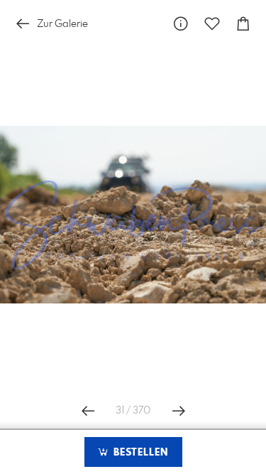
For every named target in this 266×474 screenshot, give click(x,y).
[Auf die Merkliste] (212, 23)
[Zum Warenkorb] (243, 23)
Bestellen (139, 453)
